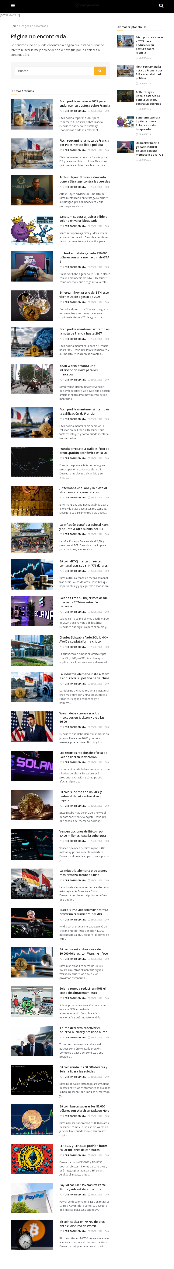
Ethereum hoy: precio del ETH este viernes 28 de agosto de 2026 (84, 294)
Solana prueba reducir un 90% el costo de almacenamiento (82, 990)
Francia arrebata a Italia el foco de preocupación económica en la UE (84, 451)
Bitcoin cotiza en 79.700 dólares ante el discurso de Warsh (82, 1224)
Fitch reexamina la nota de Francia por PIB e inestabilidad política (84, 142)
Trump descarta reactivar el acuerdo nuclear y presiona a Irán (83, 1030)
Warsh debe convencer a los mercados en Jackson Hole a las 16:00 (81, 717)
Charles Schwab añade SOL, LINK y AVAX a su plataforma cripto (83, 639)
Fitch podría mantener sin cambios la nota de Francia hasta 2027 (84, 331)
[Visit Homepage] (87, 5)
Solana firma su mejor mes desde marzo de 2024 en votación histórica (83, 602)
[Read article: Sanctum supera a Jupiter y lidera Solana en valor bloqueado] (125, 122)
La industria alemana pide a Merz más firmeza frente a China (83, 873)
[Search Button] (100, 71)
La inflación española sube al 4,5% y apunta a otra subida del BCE (83, 527)
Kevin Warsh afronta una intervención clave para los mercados (78, 370)
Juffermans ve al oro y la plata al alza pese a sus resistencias (83, 490)
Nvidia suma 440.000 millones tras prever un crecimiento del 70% (83, 912)
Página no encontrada (34, 26)
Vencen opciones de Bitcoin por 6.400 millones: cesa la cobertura (82, 833)
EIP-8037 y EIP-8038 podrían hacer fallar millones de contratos (83, 1148)
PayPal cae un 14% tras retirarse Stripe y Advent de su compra (82, 1187)
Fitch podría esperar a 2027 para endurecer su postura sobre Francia (84, 103)
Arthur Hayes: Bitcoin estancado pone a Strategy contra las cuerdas (84, 179)
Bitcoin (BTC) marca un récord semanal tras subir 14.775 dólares (83, 563)
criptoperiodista (75, 110)
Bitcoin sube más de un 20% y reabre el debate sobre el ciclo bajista (80, 796)
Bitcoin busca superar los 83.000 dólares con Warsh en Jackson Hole (84, 1108)
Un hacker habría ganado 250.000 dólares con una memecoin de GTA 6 (84, 257)
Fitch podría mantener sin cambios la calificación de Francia (84, 411)
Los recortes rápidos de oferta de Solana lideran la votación (83, 755)
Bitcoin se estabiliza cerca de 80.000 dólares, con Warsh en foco (83, 951)
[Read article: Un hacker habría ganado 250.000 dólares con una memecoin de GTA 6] (125, 147)
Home (14, 26)
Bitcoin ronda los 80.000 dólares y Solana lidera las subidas (83, 1069)
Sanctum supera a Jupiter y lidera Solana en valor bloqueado (83, 219)
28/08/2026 (96, 110)
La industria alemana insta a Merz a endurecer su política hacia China (84, 676)
